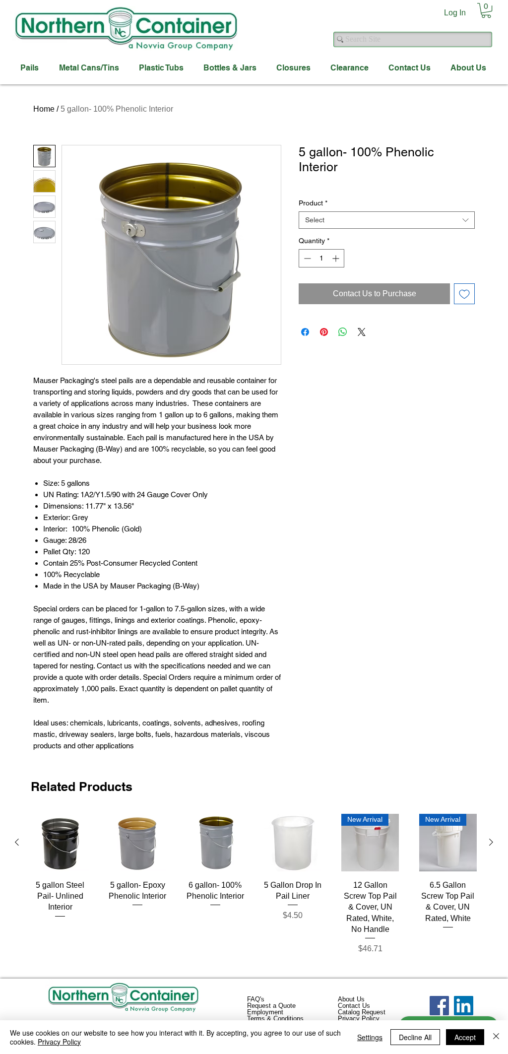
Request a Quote (271, 1005)
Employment (265, 1012)
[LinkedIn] (463, 1005)
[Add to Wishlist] (464, 293)
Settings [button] (369, 1037)
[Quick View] (60, 842)
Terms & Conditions (275, 1018)
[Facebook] (439, 1005)
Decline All (415, 1037)
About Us (351, 999)
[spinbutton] (321, 258)
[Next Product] (491, 842)
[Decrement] (306, 258)
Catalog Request (361, 1012)
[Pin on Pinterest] (324, 332)
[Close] (496, 1037)
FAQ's (255, 999)
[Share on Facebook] (305, 332)
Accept (465, 1037)
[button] (486, 10)
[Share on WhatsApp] (343, 332)
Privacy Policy (359, 1018)
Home (44, 109)
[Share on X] (362, 332)
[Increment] (336, 258)
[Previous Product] (17, 842)
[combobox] (387, 220)
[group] (254, 890)
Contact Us (354, 1005)
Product (313, 203)
